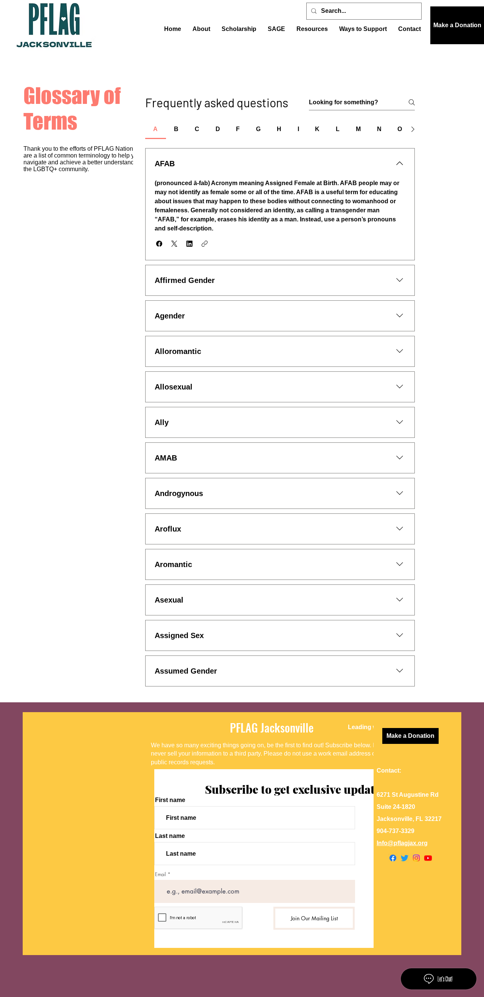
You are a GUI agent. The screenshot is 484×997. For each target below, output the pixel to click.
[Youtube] (428, 858)
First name (170, 800)
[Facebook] (392, 858)
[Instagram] (416, 858)
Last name (170, 836)
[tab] (155, 129)
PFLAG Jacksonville (271, 727)
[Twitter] (404, 858)
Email (160, 874)
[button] (457, 25)
